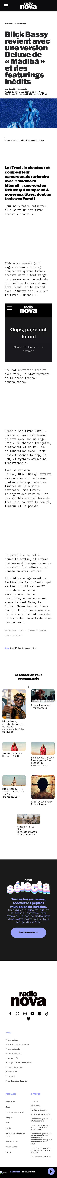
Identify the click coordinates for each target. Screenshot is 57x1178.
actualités (13, 1058)
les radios (13, 1040)
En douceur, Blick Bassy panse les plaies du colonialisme (42, 761)
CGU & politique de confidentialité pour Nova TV (41, 1150)
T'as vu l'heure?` (13, 635)
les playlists (14, 1054)
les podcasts (14, 1049)
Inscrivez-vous (27, 932)
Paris (8, 1152)
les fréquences (15, 1067)
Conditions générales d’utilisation (41, 1120)
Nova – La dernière (40, 1115)
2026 (8, 1123)
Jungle (9, 1117)
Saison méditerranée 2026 (15, 1134)
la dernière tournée (17, 1081)
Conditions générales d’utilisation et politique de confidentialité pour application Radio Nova (41, 1139)
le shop (11, 1077)
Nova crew (35, 1106)
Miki (8, 1107)
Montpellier (11, 1141)
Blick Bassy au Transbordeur (40, 706)
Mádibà (43, 630)
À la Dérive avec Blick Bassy (42, 803)
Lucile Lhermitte (28, 630)
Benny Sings (11, 1147)
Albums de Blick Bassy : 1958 (12, 755)
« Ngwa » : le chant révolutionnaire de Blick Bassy (27, 830)
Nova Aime (10, 1101)
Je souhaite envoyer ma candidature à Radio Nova (41, 1127)
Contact (34, 1101)
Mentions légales (39, 1110)
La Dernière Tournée (41, 1157)
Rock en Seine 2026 (15, 1112)
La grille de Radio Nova (19, 1063)
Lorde (8, 1128)
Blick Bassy (10, 630)
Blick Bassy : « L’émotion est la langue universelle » (13, 792)
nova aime (12, 1072)
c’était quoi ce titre (18, 1045)
